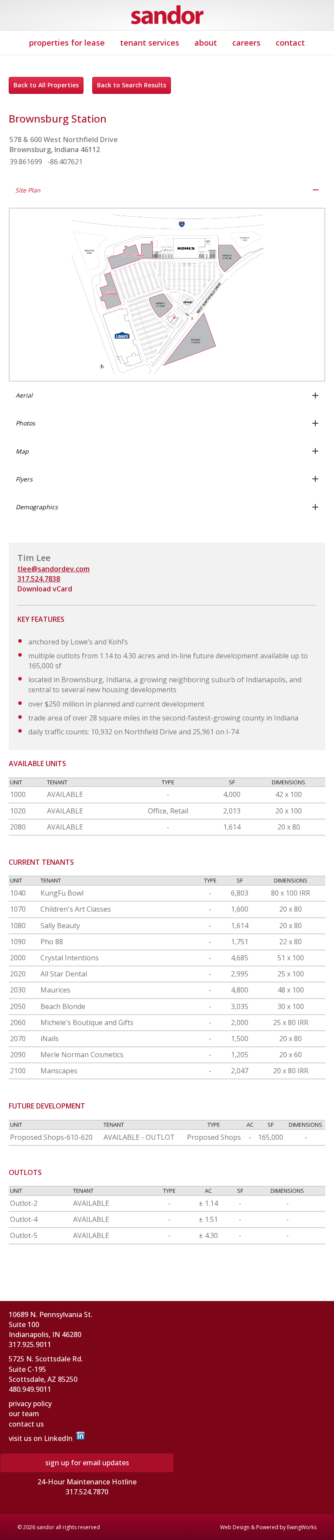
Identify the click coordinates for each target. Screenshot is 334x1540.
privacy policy (30, 1403)
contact (290, 42)
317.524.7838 (38, 579)
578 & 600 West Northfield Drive (64, 139)
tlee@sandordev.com (53, 569)
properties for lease (67, 42)
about (205, 42)
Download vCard (44, 589)
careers (246, 42)
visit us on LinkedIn (41, 1438)
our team (24, 1413)
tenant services (149, 42)
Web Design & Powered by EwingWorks (268, 1527)
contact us (26, 1424)
